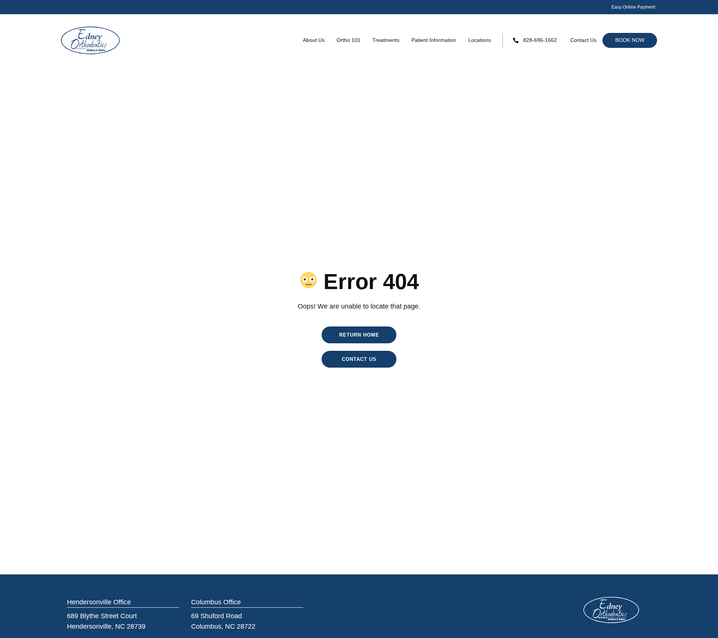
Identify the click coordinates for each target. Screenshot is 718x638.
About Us (314, 40)
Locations (479, 40)
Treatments (385, 40)
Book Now (629, 40)
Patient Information (433, 40)
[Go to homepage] (90, 40)
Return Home (359, 335)
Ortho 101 (348, 40)
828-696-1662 (540, 40)
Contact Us (583, 40)
